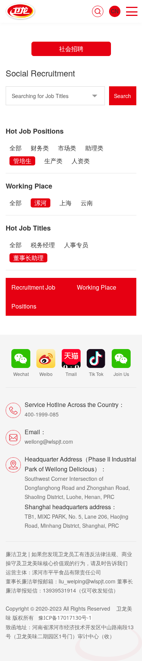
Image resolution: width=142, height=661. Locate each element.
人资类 (81, 160)
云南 (87, 202)
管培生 (22, 160)
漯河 (40, 202)
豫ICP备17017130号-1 (65, 617)
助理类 (94, 147)
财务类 (40, 147)
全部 (15, 147)
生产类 (53, 160)
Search (122, 96)
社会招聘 (71, 48)
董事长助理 (28, 257)
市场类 (67, 147)
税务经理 (43, 244)
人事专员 (76, 244)
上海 (65, 202)
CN (115, 11)
